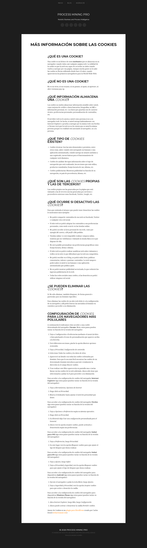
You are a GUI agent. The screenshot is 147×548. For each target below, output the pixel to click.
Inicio (60, 3)
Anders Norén (76, 535)
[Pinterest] (71, 25)
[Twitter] (67, 25)
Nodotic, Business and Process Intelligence (78, 532)
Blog (69, 3)
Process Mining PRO (74, 14)
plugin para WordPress (75, 510)
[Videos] (80, 25)
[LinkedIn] (75, 25)
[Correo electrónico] (84, 25)
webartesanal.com (60, 513)
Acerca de (80, 3)
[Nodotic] (62, 25)
